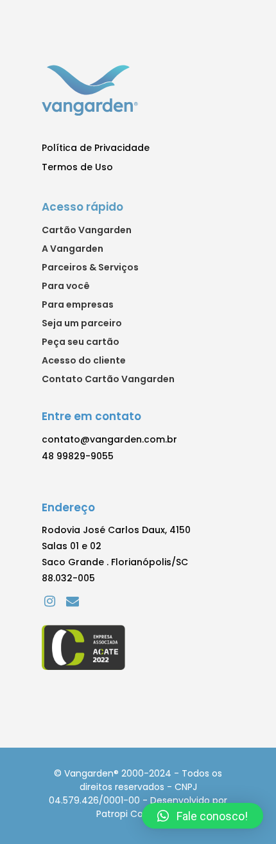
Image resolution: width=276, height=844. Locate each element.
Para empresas (78, 305)
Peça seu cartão (80, 342)
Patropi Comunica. (138, 813)
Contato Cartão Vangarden (108, 379)
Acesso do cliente (84, 361)
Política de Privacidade (96, 147)
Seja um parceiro (82, 324)
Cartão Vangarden (87, 230)
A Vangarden (72, 249)
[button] (202, 816)
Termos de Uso (77, 167)
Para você (66, 286)
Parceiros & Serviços (90, 268)
